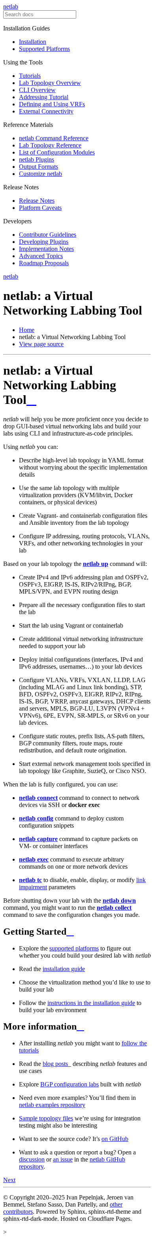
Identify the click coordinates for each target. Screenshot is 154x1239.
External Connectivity (46, 111)
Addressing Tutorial (43, 97)
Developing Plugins (43, 241)
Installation (32, 41)
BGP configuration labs (69, 1084)
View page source (41, 344)
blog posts (55, 1063)
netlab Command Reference (53, 138)
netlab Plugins (36, 159)
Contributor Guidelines (47, 234)
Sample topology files (46, 1118)
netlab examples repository (52, 1104)
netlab (10, 6)
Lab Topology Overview (50, 82)
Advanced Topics (41, 256)
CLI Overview (37, 90)
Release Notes (36, 200)
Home (26, 329)
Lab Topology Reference (50, 145)
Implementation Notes (46, 248)
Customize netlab (40, 173)
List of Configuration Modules (57, 152)
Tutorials (30, 75)
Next (9, 1180)
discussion (32, 1159)
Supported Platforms (44, 48)
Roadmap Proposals (44, 263)
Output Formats (38, 166)
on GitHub (114, 1138)
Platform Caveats (40, 207)
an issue (63, 1159)
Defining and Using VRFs (52, 104)
